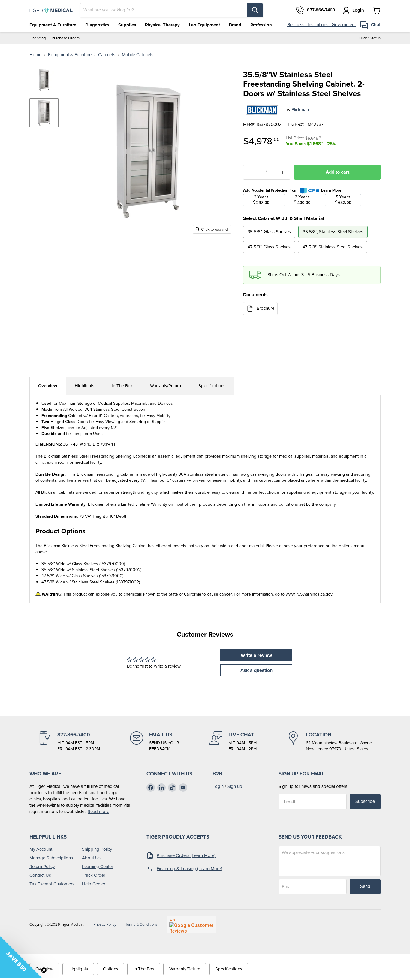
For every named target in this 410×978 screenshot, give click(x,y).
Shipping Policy (97, 849)
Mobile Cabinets (137, 54)
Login (218, 786)
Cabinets (106, 54)
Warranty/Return (165, 385)
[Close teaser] (44, 970)
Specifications (211, 385)
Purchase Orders (66, 38)
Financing (37, 38)
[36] (44, 80)
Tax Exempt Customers (51, 884)
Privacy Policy (104, 924)
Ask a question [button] (256, 670)
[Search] (255, 10)
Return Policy (42, 866)
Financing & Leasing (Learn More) (189, 868)
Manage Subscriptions (51, 858)
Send (365, 886)
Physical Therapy (162, 25)
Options (110, 969)
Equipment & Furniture (52, 25)
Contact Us (40, 875)
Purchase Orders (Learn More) (186, 855)
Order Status (370, 38)
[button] (21, 957)
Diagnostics (97, 25)
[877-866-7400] (69, 741)
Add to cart (337, 172)
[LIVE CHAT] (233, 741)
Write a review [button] (256, 655)
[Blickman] (262, 110)
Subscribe (365, 801)
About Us (91, 858)
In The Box (122, 385)
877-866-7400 (321, 10)
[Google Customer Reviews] (191, 924)
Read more (98, 811)
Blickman (300, 109)
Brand (235, 25)
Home (35, 54)
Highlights (84, 385)
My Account (40, 849)
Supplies (127, 25)
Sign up (234, 786)
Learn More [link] (331, 190)
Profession (261, 25)
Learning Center (97, 866)
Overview (47, 385)
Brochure (265, 308)
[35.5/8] (44, 112)
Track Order (93, 875)
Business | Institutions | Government (321, 24)
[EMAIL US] (154, 741)
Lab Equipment (204, 25)
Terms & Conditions (141, 924)
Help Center (93, 884)
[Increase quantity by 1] (283, 172)
